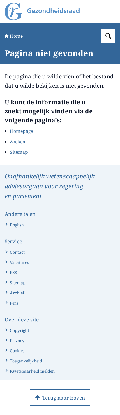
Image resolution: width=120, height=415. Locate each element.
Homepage (21, 131)
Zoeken (17, 141)
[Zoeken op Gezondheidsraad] (108, 36)
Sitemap (19, 152)
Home (16, 36)
